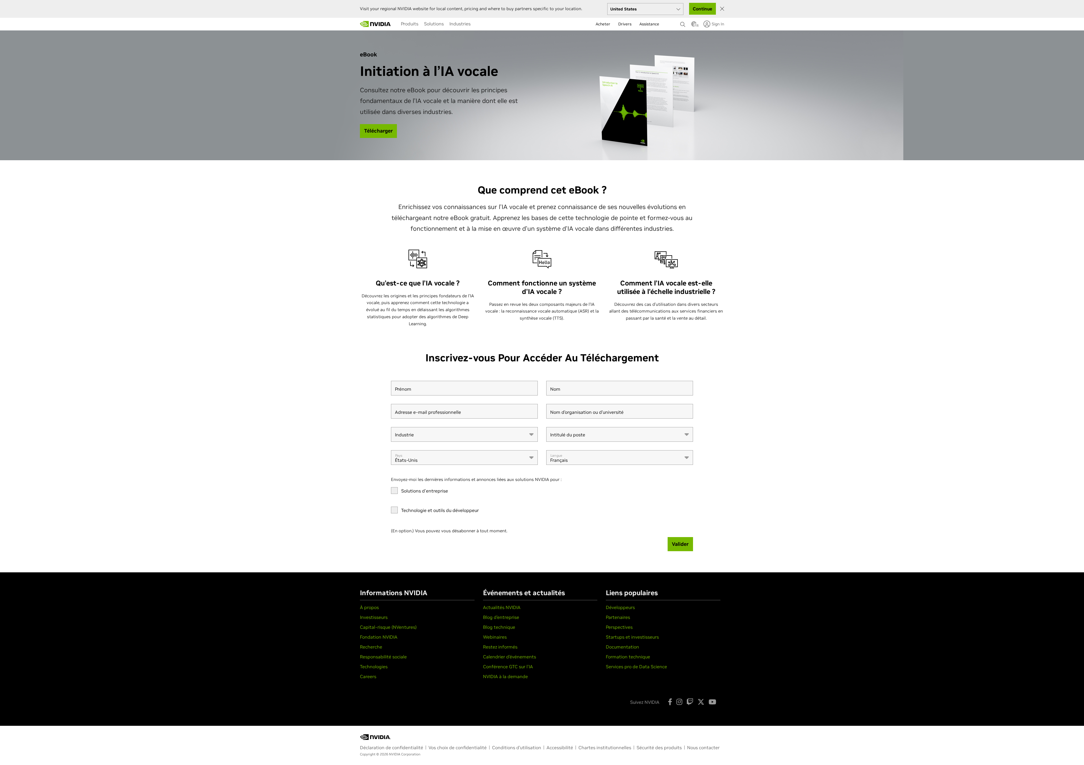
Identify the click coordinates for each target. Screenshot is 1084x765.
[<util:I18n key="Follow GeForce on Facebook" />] (670, 701)
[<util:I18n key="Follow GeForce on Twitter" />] (701, 701)
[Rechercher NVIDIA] (682, 23)
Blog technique (499, 627)
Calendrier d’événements (509, 657)
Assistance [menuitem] (649, 24)
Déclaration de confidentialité (391, 747)
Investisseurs (374, 617)
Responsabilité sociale (383, 657)
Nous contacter (703, 747)
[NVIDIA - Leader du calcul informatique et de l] (375, 24)
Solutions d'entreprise (424, 491)
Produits (409, 24)
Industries (460, 24)
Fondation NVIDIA (378, 637)
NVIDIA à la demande (505, 676)
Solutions (434, 24)
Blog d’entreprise (501, 617)
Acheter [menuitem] (603, 24)
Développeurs (620, 607)
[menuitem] (409, 23)
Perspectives (619, 627)
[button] (693, 25)
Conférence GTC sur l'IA (508, 666)
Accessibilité (560, 747)
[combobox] (464, 434)
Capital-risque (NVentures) (388, 627)
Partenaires (618, 617)
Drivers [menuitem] (624, 24)
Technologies (374, 666)
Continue (702, 9)
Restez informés (500, 647)
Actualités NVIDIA (502, 607)
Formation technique (628, 657)
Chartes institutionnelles (604, 747)
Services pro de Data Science (636, 666)
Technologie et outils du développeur (440, 510)
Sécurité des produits (659, 747)
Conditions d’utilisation (516, 747)
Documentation (622, 647)
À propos (369, 607)
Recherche (371, 647)
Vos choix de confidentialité (458, 747)
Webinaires (495, 637)
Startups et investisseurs (632, 637)
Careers (368, 676)
